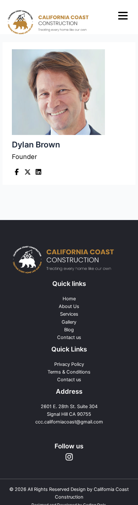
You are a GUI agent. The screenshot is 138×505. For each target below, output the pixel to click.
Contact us (69, 337)
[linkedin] (38, 172)
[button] (123, 16)
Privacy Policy (69, 364)
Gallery (69, 322)
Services (69, 314)
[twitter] (27, 172)
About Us (69, 306)
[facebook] (17, 172)
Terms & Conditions (69, 372)
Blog (69, 330)
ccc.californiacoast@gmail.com (69, 422)
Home (69, 299)
